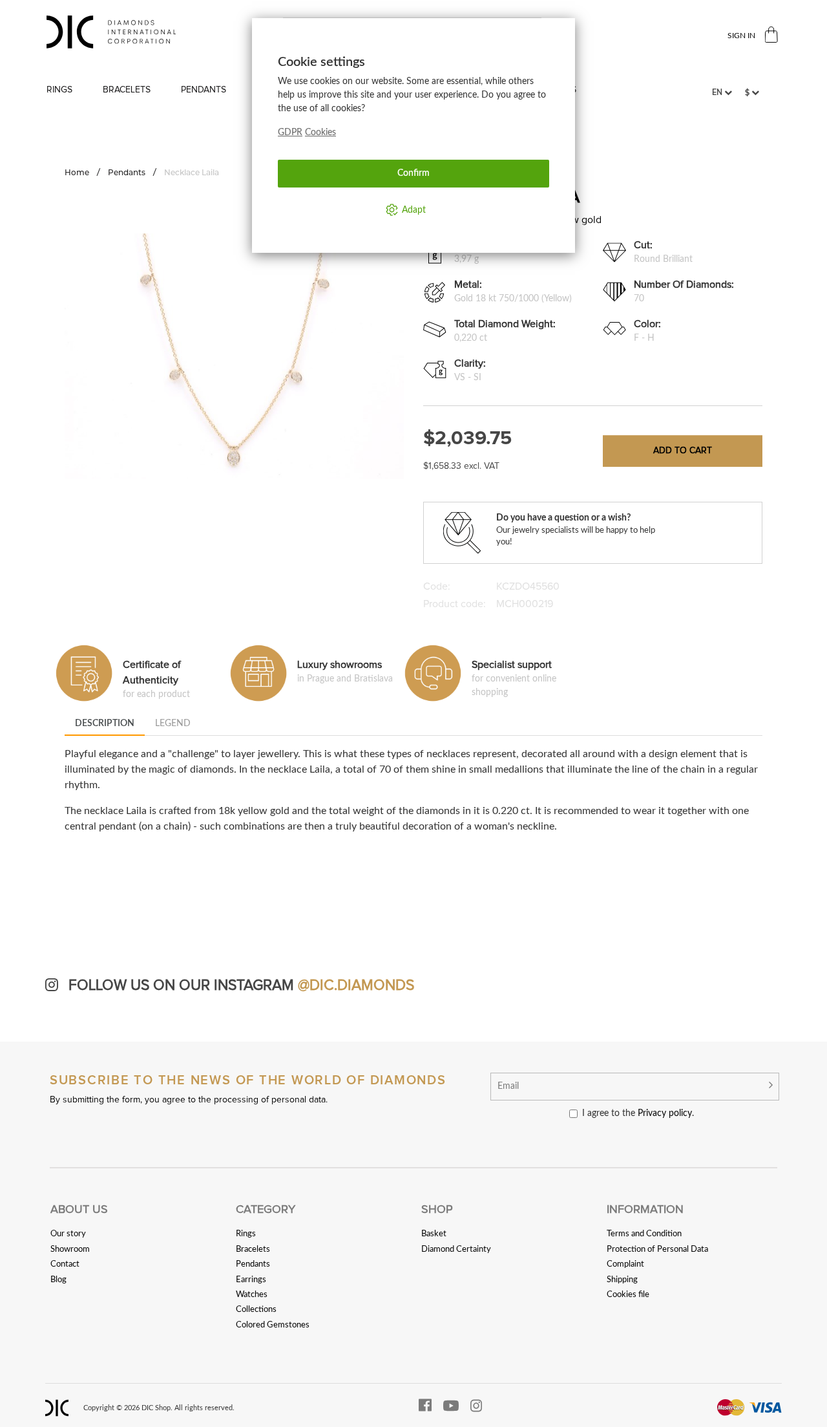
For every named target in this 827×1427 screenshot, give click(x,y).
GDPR (290, 132)
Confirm (413, 173)
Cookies (320, 132)
